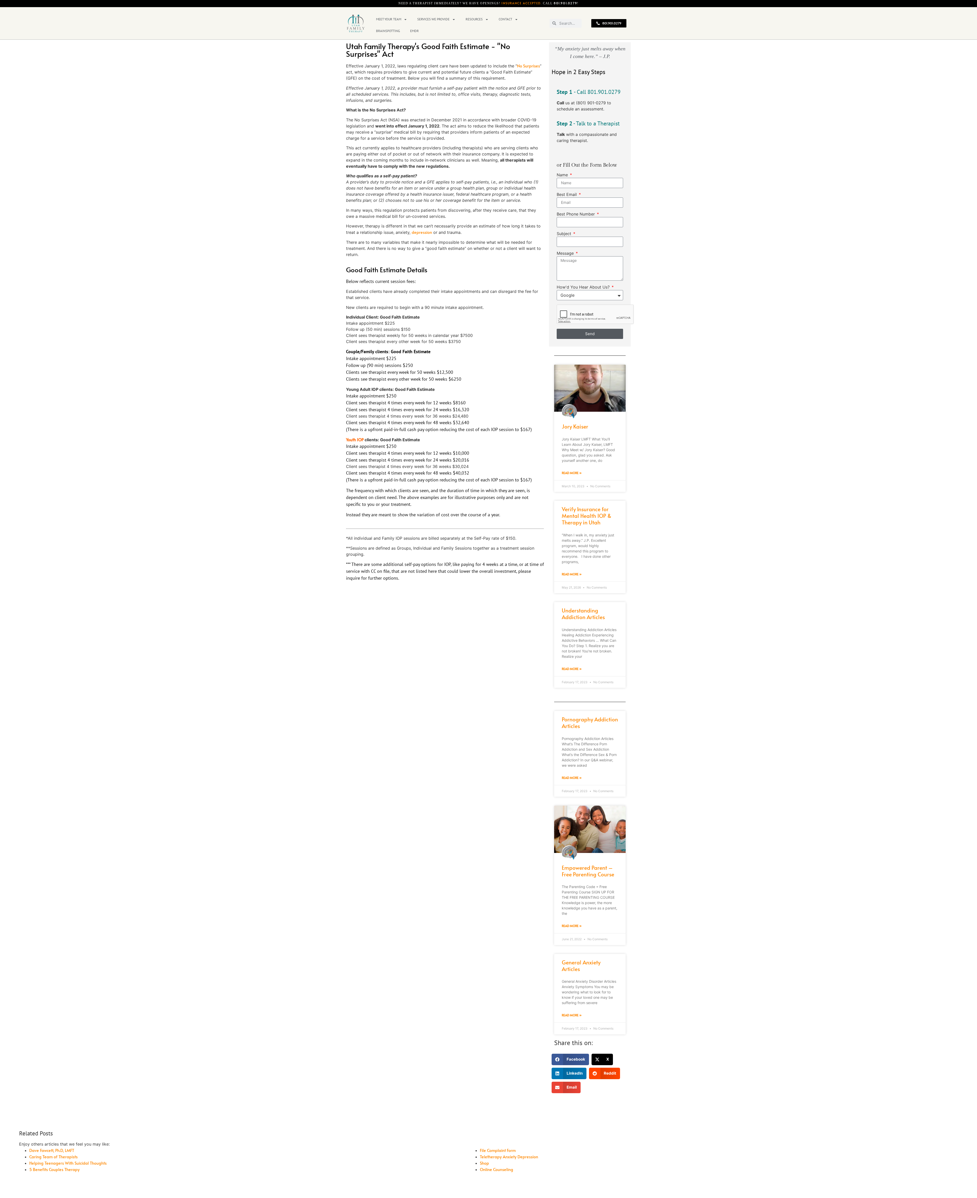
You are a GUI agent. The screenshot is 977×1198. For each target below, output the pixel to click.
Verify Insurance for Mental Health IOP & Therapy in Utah (586, 515)
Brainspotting (388, 31)
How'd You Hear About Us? (584, 287)
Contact (505, 19)
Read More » (572, 473)
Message (566, 253)
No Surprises (528, 65)
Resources (474, 19)
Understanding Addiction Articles (583, 614)
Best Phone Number (576, 214)
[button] (570, 1059)
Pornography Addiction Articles (590, 723)
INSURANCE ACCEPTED (521, 3)
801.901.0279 (565, 3)
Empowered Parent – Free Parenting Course (588, 871)
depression (422, 232)
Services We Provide (433, 19)
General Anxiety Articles (581, 966)
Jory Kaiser (575, 426)
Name (563, 175)
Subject (564, 234)
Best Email (567, 194)
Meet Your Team (388, 19)
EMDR (414, 31)
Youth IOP (355, 439)
